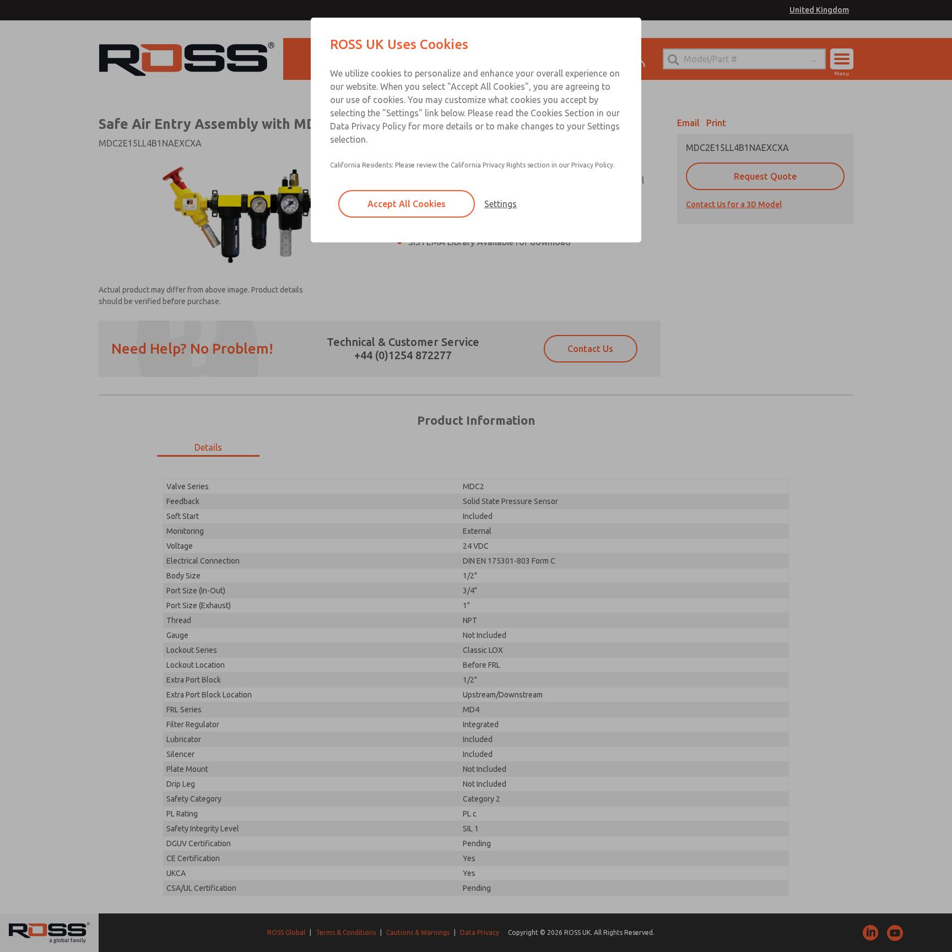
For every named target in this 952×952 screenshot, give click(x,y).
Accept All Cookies (406, 204)
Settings (500, 204)
